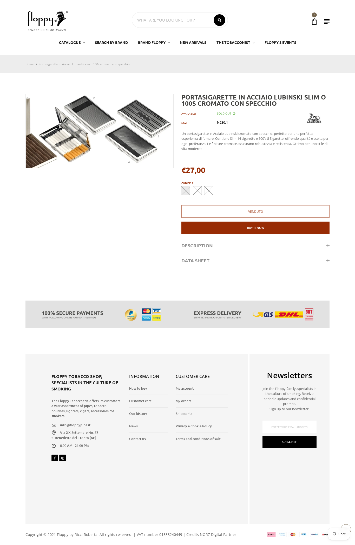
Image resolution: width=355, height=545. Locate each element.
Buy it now (255, 228)
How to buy (138, 388)
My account (185, 388)
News (133, 426)
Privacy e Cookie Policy (194, 426)
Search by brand (111, 42)
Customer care (140, 400)
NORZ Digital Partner (218, 534)
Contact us (137, 438)
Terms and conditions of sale (198, 438)
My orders (183, 400)
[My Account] (327, 21)
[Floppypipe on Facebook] (54, 458)
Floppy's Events (280, 42)
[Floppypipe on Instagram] (62, 458)
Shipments (184, 413)
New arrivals (193, 42)
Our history (138, 413)
